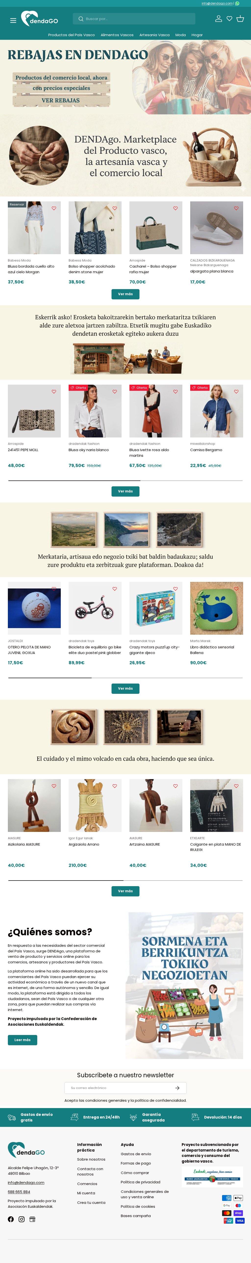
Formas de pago (136, 1163)
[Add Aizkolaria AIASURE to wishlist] (54, 786)
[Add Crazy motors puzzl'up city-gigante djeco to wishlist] (175, 588)
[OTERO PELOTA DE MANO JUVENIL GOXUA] (34, 608)
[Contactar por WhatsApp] (237, 3)
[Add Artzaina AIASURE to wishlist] (175, 786)
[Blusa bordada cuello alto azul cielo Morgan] (34, 227)
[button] (240, 18)
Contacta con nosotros (90, 1171)
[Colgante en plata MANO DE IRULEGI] (216, 805)
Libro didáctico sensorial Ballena (212, 649)
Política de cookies (138, 1206)
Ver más (125, 294)
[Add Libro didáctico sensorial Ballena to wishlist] (236, 588)
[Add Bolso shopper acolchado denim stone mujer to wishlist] (114, 208)
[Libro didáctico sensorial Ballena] (216, 608)
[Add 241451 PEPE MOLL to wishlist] (54, 391)
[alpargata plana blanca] (216, 227)
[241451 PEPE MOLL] (34, 411)
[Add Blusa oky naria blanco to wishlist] (114, 391)
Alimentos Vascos (117, 34)
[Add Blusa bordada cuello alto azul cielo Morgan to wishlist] (54, 208)
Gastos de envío (136, 1153)
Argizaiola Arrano (84, 844)
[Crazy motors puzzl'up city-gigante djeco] (155, 608)
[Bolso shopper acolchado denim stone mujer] (95, 227)
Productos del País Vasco (71, 34)
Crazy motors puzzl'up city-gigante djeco (154, 649)
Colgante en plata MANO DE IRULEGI (215, 847)
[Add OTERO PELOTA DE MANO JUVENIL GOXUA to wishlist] (54, 588)
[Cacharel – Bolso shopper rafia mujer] (155, 227)
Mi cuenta (86, 1193)
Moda (181, 34)
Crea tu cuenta (91, 1202)
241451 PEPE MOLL (23, 449)
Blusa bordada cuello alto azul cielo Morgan (31, 269)
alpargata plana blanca (211, 271)
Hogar (197, 34)
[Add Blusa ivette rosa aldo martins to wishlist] (175, 391)
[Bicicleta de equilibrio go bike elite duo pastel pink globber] (95, 608)
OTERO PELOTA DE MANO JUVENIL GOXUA (29, 649)
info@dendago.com (217, 3)
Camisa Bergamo (206, 449)
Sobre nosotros (91, 1159)
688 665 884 (19, 1191)
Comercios (87, 1183)
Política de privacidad (140, 1182)
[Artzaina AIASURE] (155, 805)
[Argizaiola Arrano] (95, 805)
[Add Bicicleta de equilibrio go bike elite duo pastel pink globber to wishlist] (114, 588)
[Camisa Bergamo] (216, 411)
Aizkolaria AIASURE (24, 844)
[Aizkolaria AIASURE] (34, 805)
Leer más (22, 1040)
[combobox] (134, 18)
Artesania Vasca (154, 34)
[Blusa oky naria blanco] (95, 411)
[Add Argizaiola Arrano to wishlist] (114, 786)
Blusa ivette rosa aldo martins (149, 452)
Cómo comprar (135, 1172)
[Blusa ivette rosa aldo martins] (155, 411)
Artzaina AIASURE (144, 844)
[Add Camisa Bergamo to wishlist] (236, 391)
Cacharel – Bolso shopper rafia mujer (152, 269)
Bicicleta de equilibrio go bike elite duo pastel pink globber (95, 649)
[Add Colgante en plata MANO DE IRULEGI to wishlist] (236, 786)
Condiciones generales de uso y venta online (145, 1194)
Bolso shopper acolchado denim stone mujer (92, 269)
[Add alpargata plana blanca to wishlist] (236, 208)
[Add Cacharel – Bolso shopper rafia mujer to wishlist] (175, 208)
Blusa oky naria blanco (89, 449)
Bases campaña (136, 1215)
